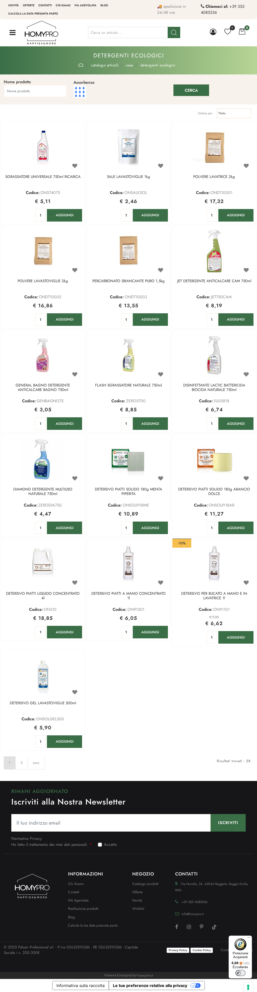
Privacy (36, 838)
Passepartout (145, 975)
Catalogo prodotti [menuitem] (145, 883)
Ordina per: (205, 113)
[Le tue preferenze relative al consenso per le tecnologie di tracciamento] (248, 987)
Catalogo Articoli (104, 65)
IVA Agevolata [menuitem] (85, 5)
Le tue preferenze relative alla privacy (150, 985)
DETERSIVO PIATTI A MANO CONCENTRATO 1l (128, 596)
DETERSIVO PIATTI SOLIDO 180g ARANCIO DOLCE (214, 492)
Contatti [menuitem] (45, 5)
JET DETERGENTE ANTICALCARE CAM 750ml (214, 281)
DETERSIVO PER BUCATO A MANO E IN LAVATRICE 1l (214, 596)
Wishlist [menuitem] (138, 908)
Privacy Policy (178, 950)
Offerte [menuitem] (28, 5)
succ (36, 762)
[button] (191, 90)
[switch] (240, 973)
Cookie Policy (201, 950)
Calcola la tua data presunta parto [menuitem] (93, 925)
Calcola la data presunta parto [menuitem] (33, 14)
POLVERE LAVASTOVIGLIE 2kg (43, 281)
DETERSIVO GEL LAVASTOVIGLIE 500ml (43, 703)
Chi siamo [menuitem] (63, 5)
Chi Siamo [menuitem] (76, 883)
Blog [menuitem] (104, 5)
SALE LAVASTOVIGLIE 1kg (128, 176)
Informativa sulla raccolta (80, 985)
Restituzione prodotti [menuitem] (83, 908)
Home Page (81, 64)
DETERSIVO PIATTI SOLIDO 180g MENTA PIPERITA (128, 492)
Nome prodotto (17, 82)
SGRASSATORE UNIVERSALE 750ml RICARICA (43, 176)
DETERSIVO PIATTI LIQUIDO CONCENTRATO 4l (43, 596)
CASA (129, 65)
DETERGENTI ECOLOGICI (157, 65)
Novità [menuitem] (13, 5)
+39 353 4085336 (194, 902)
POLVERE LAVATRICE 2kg (214, 176)
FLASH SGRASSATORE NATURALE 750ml (128, 385)
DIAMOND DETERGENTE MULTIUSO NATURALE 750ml (42, 492)
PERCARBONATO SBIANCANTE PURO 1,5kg (128, 281)
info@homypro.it (192, 914)
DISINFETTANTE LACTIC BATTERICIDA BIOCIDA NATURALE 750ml (214, 387)
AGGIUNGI (65, 215)
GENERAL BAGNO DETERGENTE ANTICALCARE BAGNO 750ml (43, 387)
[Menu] (249, 939)
